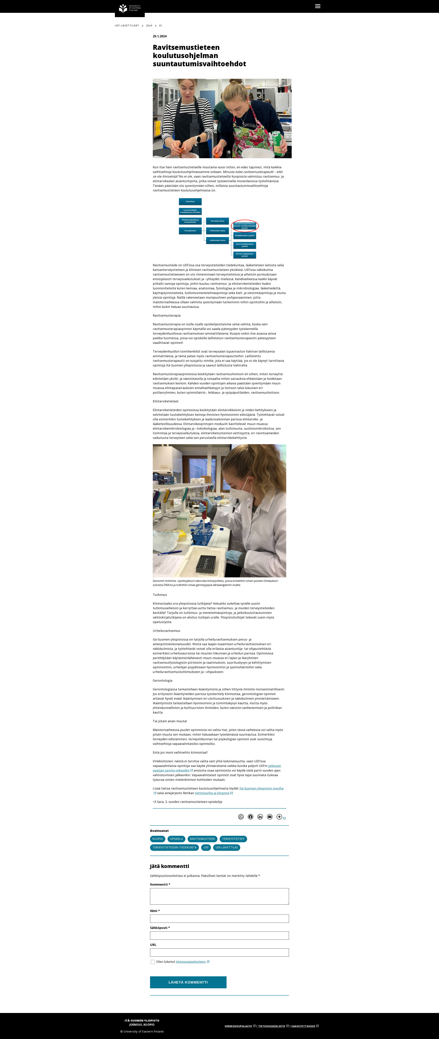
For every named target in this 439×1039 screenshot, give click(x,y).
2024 (149, 25)
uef (206, 847)
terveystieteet (233, 839)
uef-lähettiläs (227, 847)
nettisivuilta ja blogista (212, 793)
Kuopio (157, 839)
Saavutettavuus (303, 1026)
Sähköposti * (160, 928)
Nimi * (155, 911)
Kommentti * (160, 884)
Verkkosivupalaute (238, 1026)
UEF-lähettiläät (127, 25)
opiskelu (176, 839)
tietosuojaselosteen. (191, 962)
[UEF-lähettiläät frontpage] (130, 8)
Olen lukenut (181, 962)
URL (153, 945)
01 (160, 25)
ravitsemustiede (202, 839)
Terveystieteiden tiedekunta (174, 847)
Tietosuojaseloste (271, 1026)
